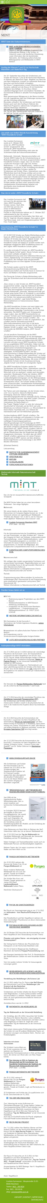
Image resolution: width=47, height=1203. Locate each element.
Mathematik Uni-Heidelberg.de (23, 1007)
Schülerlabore (16, 462)
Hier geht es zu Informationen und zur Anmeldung (22, 110)
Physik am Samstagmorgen (25, 722)
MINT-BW (12, 459)
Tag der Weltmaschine (19, 1098)
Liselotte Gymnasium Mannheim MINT (23, 522)
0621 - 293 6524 (18, 1187)
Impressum (37, 1197)
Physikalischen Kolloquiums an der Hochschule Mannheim (25, 926)
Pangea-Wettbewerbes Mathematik (29, 684)
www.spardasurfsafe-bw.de (22, 758)
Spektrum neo (15, 457)
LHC (31, 669)
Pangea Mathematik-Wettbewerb (24, 857)
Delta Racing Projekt (19, 1122)
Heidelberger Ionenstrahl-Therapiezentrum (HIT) (21, 699)
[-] (15, 121)
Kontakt (27, 1197)
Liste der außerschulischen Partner (27, 640)
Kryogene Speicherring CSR (14, 729)
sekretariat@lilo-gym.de (19, 1192)
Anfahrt (18, 1197)
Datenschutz (37, 1200)
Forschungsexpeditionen (21, 465)
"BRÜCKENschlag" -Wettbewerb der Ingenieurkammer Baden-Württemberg (27, 791)
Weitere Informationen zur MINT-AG (25, 616)
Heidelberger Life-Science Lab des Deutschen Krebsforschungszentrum (27, 972)
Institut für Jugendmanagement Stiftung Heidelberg (24, 453)
